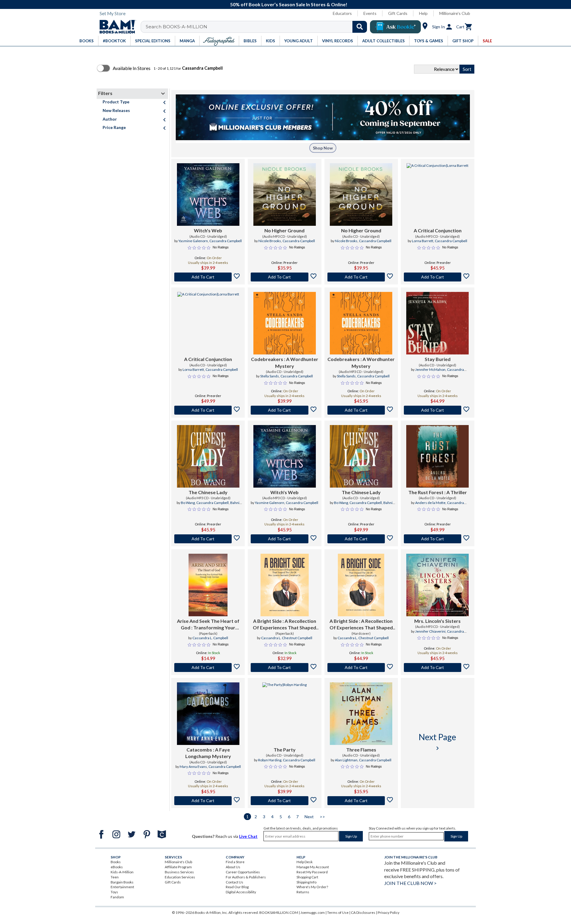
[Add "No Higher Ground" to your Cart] (284, 277)
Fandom (117, 897)
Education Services (180, 877)
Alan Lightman (346, 760)
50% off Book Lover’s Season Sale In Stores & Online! (288, 4)
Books (116, 862)
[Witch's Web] (208, 194)
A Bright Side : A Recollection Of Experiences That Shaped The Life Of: (284, 624)
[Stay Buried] (437, 323)
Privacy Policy (388, 912)
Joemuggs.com (312, 912)
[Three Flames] (361, 713)
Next (309, 816)
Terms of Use (338, 912)
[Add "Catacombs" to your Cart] (208, 800)
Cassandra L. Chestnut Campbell (286, 638)
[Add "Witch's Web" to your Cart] (208, 277)
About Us (233, 867)
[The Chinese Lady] (208, 456)
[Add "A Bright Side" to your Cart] (284, 667)
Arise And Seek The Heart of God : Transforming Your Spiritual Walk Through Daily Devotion (208, 624)
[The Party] (284, 713)
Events (370, 13)
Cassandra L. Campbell (210, 638)
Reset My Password (312, 872)
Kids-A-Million (122, 872)
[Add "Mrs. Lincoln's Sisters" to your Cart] (437, 667)
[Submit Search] (359, 27)
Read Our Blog (237, 887)
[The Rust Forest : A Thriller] (437, 456)
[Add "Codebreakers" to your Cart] (284, 410)
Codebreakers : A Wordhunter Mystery (284, 362)
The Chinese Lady (208, 492)
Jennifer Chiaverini (430, 631)
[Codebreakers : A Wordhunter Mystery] (284, 323)
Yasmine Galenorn (193, 241)
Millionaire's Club (454, 13)
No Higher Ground (284, 230)
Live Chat (248, 836)
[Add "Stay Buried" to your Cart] (437, 410)
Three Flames (361, 749)
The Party (285, 749)
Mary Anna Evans (193, 766)
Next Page (437, 742)
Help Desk (305, 862)
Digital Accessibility (241, 892)
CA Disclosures (363, 912)
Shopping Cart (307, 877)
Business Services (179, 872)
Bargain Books (122, 882)
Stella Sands (269, 376)
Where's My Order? (312, 887)
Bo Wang (188, 502)
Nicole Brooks (269, 241)
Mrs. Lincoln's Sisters (437, 621)
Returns (303, 892)
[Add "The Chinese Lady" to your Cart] (208, 538)
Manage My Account (313, 867)
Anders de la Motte (430, 502)
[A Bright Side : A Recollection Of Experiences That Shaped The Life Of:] (284, 585)
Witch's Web (208, 230)
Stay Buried (438, 359)
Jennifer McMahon (430, 369)
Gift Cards (397, 13)
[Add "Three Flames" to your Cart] (361, 800)
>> (322, 816)
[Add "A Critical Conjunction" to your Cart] (437, 277)
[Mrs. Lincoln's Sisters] (437, 585)
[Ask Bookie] (395, 26)
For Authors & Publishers (246, 877)
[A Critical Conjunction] (437, 194)
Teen (115, 877)
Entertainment (122, 887)
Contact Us (234, 882)
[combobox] (257, 26)
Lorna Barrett (422, 241)
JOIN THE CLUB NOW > (410, 883)
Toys (114, 892)
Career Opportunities (243, 872)
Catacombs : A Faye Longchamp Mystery (208, 753)
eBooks (117, 867)
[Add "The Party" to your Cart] (284, 800)
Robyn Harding (269, 760)
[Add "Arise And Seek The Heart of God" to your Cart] (208, 667)
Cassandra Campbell (225, 241)
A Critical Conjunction (438, 230)
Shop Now (323, 147)
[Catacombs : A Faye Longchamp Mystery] (208, 713)
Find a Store (235, 862)
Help (423, 13)
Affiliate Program (178, 867)
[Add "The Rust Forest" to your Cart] (437, 538)
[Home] (115, 27)
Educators (342, 13)
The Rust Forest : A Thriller (437, 492)
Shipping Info (306, 882)
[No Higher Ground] (284, 194)
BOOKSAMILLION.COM (278, 912)
